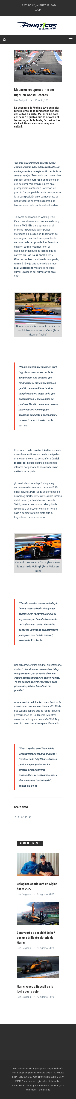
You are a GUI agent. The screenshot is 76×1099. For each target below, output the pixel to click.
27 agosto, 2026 (45, 894)
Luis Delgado (21, 100)
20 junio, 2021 (42, 100)
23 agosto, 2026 (45, 948)
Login (38, 9)
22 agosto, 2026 (45, 996)
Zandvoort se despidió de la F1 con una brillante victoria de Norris (37, 937)
